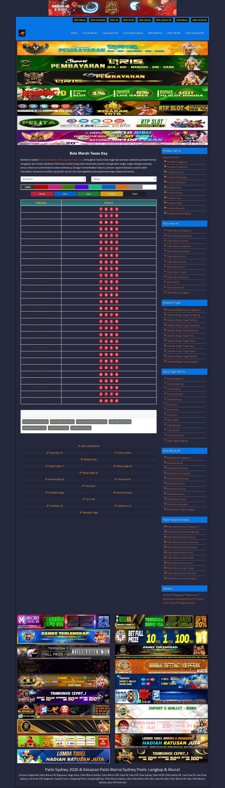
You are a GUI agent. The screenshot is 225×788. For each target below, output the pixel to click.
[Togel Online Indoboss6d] (161, 622)
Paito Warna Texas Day (62, 421)
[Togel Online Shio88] (161, 741)
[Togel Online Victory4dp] (63, 637)
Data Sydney (145, 20)
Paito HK (114, 20)
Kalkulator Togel (90, 512)
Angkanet (48, 778)
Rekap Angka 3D (124, 466)
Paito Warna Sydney (177, 241)
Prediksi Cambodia (177, 177)
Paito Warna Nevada (177, 277)
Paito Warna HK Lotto (143, 778)
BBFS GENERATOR (90, 446)
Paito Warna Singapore (179, 230)
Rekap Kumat (90, 459)
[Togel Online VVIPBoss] (112, 48)
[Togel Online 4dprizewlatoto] (63, 726)
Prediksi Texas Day (81, 428)
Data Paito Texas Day (120, 421)
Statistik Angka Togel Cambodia (183, 325)
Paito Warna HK (171, 157)
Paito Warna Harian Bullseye (182, 547)
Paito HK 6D (128, 20)
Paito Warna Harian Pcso (180, 552)
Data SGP (133, 775)
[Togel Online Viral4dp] (112, 138)
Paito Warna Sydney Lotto (118, 778)
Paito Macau (80, 20)
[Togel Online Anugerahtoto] (161, 681)
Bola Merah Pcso (176, 483)
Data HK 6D (173, 430)
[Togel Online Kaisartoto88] (63, 741)
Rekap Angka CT (56, 466)
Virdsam (167, 595)
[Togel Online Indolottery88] (161, 696)
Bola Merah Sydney (177, 468)
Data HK (124, 775)
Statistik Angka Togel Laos (180, 346)
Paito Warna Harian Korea (180, 557)
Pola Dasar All (124, 479)
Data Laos (172, 415)
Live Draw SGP (110, 33)
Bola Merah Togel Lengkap (181, 509)
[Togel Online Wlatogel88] (63, 711)
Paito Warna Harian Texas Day (92, 421)
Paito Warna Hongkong (179, 236)
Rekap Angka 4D (56, 479)
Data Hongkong (175, 384)
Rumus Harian (124, 452)
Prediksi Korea (175, 192)
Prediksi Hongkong (177, 167)
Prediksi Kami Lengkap (179, 213)
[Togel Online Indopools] (161, 726)
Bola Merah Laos (176, 494)
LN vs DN (90, 499)
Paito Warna (155, 33)
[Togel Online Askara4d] (63, 681)
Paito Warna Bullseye (178, 251)
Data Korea (173, 409)
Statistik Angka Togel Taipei (181, 351)
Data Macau (182, 20)
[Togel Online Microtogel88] (63, 622)
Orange (111, 194)
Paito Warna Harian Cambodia (182, 542)
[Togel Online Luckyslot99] (161, 637)
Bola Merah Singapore (179, 458)
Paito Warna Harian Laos (180, 563)
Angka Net (33, 775)
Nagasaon (179, 595)
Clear (27, 187)
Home (74, 33)
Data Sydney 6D (175, 435)
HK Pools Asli (119, 782)
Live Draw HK (90, 33)
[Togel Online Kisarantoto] (112, 108)
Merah (42, 194)
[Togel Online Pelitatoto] (112, 123)
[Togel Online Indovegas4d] (161, 756)
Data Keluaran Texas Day (35, 421)
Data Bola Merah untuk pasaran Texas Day (61, 159)
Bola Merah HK (175, 463)
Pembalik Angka (56, 492)
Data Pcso (172, 404)
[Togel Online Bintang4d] (63, 696)
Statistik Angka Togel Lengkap (182, 361)
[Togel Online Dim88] (112, 63)
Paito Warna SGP (110, 775)
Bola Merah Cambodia (178, 473)
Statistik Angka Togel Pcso (180, 335)
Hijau (88, 194)
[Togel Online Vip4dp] (161, 651)
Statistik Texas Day (58, 428)
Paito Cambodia (98, 20)
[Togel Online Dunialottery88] (161, 666)
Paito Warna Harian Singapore (183, 526)
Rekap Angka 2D (90, 472)
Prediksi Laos (174, 198)
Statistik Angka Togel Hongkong (183, 315)
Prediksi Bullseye (176, 182)
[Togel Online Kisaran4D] (112, 93)
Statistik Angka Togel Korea (181, 341)
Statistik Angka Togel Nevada (182, 356)
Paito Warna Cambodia (179, 246)
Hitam (135, 194)
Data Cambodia (199, 20)
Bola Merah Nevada (177, 504)
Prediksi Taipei (174, 203)
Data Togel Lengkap (177, 440)
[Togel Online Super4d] (112, 78)
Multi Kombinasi (124, 492)
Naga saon (191, 595)
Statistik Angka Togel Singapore (183, 310)
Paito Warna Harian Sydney (181, 537)
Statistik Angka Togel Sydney (182, 320)
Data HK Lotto (162, 778)
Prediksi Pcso (174, 187)
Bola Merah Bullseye (178, 478)
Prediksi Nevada (175, 208)
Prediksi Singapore (177, 162)
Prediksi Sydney (175, 172)
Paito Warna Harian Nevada (181, 573)
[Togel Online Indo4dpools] (63, 756)
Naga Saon (73, 775)
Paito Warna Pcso (176, 256)
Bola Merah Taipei (176, 499)
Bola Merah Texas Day (88, 153)
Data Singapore (175, 378)
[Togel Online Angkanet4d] (161, 711)
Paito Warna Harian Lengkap (182, 578)
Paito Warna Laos (176, 267)
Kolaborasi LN (124, 506)
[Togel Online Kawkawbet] (63, 651)
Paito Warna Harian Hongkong (183, 532)
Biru (65, 194)
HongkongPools (95, 778)
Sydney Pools (61, 778)
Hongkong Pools (186, 603)
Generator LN (56, 452)
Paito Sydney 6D (164, 20)
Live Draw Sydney (133, 33)
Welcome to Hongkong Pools (178, 599)
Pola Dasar (90, 486)
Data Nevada (174, 425)
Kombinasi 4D (56, 506)
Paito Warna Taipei (177, 272)
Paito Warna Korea (177, 261)
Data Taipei (173, 420)
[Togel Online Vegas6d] (63, 666)
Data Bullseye (174, 399)
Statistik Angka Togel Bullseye (182, 330)
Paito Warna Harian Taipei (180, 568)
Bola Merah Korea (176, 489)
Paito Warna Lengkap (178, 292)
